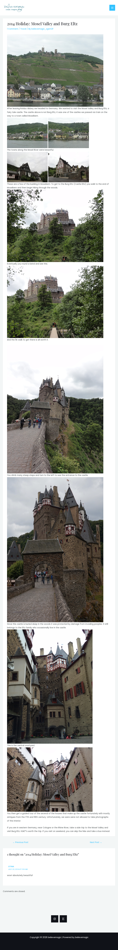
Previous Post (20, 842)
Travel (23, 29)
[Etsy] (63, 918)
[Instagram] (54, 918)
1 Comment (12, 29)
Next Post (96, 842)
